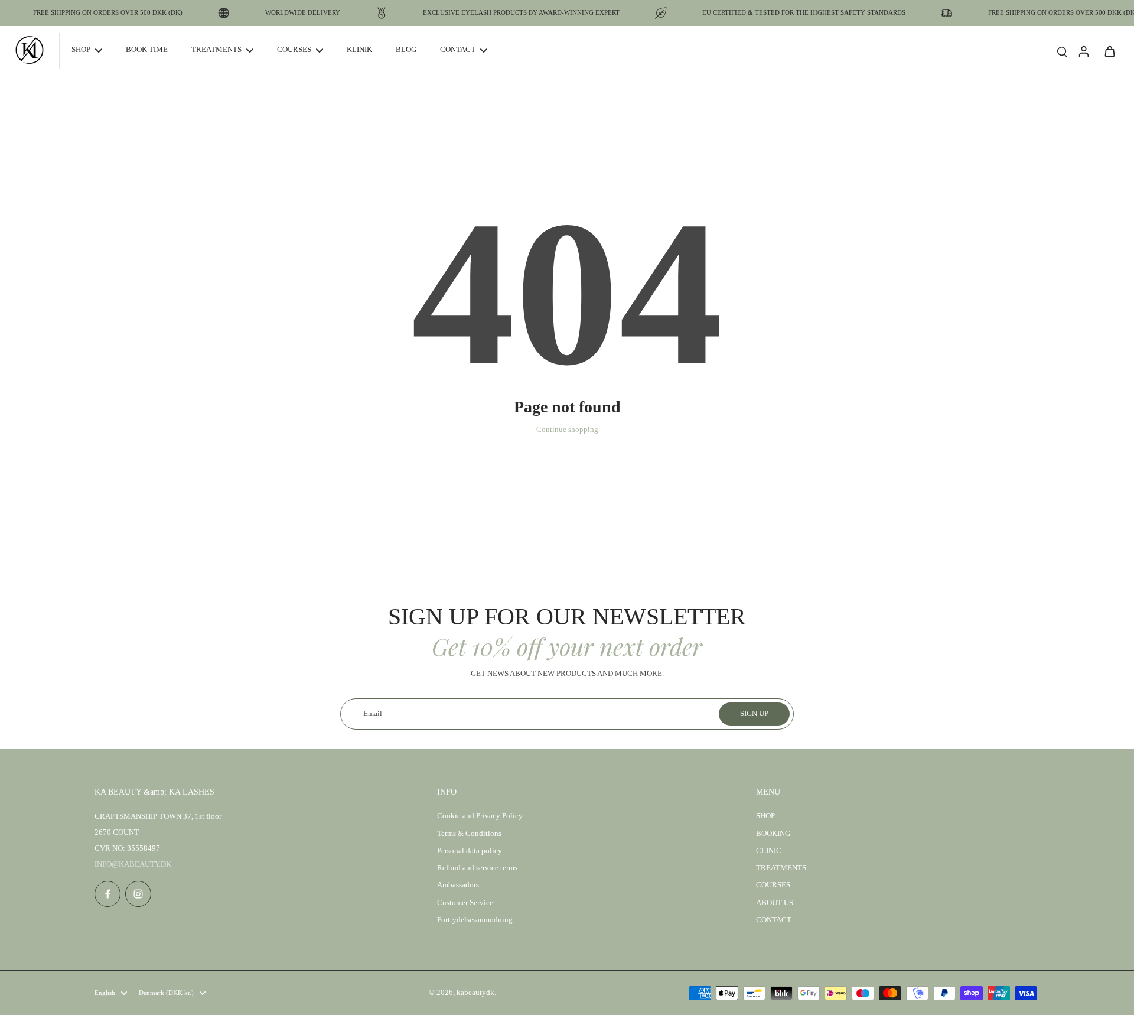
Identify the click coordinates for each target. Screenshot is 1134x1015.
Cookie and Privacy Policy (480, 816)
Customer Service (465, 903)
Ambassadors (458, 885)
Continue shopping (567, 429)
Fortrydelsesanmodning (475, 920)
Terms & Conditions (469, 833)
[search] (1062, 51)
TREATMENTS (781, 868)
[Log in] (1083, 51)
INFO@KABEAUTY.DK (132, 864)
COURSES (773, 885)
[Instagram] (138, 894)
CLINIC (768, 851)
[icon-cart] (1109, 51)
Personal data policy (469, 851)
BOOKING (773, 833)
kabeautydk (475, 992)
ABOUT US (774, 903)
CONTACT (773, 920)
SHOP (765, 816)
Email (372, 714)
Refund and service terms (477, 868)
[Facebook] (107, 894)
